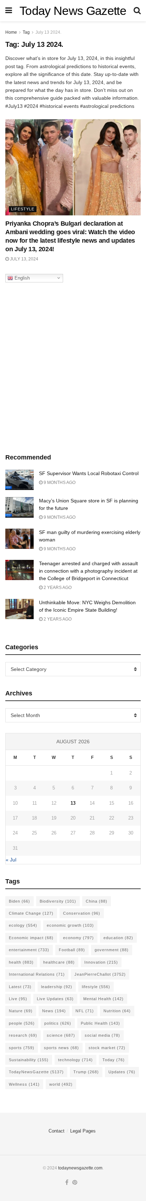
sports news (61, 1048)
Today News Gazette (72, 11)
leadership (56, 987)
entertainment (29, 950)
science (61, 1035)
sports (21, 1048)
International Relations (37, 974)
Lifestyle (22, 209)
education (118, 938)
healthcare (59, 962)
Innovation (101, 962)
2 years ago (57, 587)
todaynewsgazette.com (80, 1168)
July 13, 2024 (23, 259)
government (112, 950)
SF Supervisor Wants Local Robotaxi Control (89, 473)
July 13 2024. (48, 32)
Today (113, 1060)
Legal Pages (83, 1131)
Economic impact (31, 938)
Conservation (81, 913)
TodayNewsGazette (36, 1072)
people (22, 1023)
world (61, 1084)
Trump (86, 1072)
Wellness (24, 1084)
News (54, 1011)
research (23, 1035)
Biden (19, 901)
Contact (56, 1131)
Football (72, 950)
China (96, 901)
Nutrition (117, 1011)
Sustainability (29, 1060)
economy (78, 938)
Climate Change (31, 913)
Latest (20, 987)
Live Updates (55, 999)
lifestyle (96, 987)
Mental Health (103, 999)
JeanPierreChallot (100, 974)
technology (75, 1060)
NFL (84, 1011)
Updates (121, 1072)
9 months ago (59, 482)
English (21, 277)
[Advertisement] (73, 366)
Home (11, 32)
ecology (23, 925)
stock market (107, 1048)
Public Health (100, 1023)
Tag (26, 32)
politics (57, 1023)
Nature (21, 1011)
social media (102, 1035)
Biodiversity (58, 901)
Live (18, 999)
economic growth (70, 925)
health (21, 962)
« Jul (11, 860)
